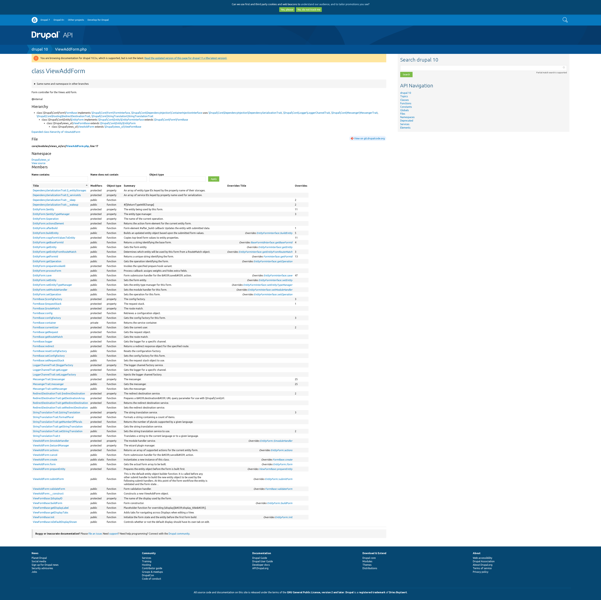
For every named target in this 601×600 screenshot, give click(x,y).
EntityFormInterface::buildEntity (274, 233)
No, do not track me (309, 9)
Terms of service (482, 568)
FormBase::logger (42, 341)
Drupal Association (484, 561)
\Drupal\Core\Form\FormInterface (110, 112)
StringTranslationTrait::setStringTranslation (57, 431)
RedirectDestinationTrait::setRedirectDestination (60, 407)
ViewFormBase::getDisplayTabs (50, 512)
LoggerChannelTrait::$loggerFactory (53, 365)
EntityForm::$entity (43, 209)
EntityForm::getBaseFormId (48, 242)
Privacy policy (480, 571)
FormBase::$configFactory (47, 299)
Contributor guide (152, 568)
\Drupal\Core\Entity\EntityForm (118, 123)
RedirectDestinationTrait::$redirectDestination (59, 393)
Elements (405, 127)
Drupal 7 (45, 19)
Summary (129, 185)
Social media (39, 561)
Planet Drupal (39, 557)
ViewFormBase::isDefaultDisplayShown (55, 521)
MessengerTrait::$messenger (49, 379)
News (35, 553)
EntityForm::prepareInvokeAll (49, 266)
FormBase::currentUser (46, 327)
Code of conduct (151, 578)
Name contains (40, 174)
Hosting (146, 564)
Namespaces (407, 117)
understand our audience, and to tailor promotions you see (334, 4)
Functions (405, 103)
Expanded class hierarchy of (56, 131)
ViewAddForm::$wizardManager (51, 445)
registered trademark (372, 592)
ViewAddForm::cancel (45, 454)
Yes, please (287, 9)
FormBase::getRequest (45, 332)
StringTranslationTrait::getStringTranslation (58, 426)
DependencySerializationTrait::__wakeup (55, 204)
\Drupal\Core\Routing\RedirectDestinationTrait (63, 116)
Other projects (76, 19)
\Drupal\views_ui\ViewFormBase (122, 126)
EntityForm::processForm (47, 270)
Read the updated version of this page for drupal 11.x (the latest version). (185, 58)
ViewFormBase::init (43, 517)
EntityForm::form (282, 464)
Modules (367, 561)
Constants (406, 106)
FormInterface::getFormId (277, 256)
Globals (404, 110)
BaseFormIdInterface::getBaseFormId (271, 242)
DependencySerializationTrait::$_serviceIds (57, 195)
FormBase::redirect (43, 346)
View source (38, 163)
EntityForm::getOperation (47, 261)
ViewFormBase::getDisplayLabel (51, 507)
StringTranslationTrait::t (46, 435)
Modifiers (96, 185)
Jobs (34, 571)
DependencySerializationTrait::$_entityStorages (59, 190)
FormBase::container (44, 322)
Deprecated (406, 120)
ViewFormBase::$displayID (47, 498)
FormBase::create (282, 459)
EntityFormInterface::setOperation (273, 294)
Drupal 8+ (59, 19)
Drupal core (369, 557)
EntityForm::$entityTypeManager (51, 214)
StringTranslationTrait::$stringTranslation (56, 412)
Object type (156, 174)
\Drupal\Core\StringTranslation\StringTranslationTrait (122, 116)
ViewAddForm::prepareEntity (49, 469)
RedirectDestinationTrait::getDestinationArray (59, 398)
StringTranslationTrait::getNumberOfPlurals (57, 421)
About (476, 553)
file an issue (95, 533)
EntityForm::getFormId (45, 256)
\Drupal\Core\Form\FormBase (171, 119)
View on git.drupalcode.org (369, 138)
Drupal (349, 592)
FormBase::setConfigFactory (49, 355)
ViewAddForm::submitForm (48, 479)
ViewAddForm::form (44, 464)
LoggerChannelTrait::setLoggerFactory (54, 374)
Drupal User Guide (262, 561)
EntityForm (77, 119)
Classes (404, 99)
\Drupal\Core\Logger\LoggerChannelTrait (306, 112)
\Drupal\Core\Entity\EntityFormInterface (121, 119)
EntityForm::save (42, 275)
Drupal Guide (259, 557)
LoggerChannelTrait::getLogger (50, 369)
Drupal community (179, 533)
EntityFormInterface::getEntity (275, 247)
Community (149, 553)
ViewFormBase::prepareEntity (275, 469)
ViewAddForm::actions (46, 450)
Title (60, 185)
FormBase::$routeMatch (46, 308)
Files (402, 113)
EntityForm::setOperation (47, 294)
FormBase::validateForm (278, 488)
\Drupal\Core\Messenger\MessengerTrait (354, 112)
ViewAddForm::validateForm (49, 488)
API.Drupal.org (260, 568)
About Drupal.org (482, 564)
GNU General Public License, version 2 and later (315, 592)
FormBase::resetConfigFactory (50, 351)
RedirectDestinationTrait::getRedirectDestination (60, 402)
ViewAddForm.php (71, 49)
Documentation (261, 553)
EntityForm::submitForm (278, 479)
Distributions (369, 568)
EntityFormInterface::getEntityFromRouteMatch (265, 251)
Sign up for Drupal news (45, 564)
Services (404, 124)
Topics (404, 96)
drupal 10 (40, 49)
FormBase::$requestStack (47, 303)
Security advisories (42, 568)
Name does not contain (104, 174)
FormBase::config (42, 313)
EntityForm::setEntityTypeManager (52, 284)
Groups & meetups (152, 571)
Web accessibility (482, 557)
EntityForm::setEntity (44, 280)
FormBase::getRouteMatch (48, 336)
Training (146, 561)
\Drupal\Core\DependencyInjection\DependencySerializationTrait (245, 112)
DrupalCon (148, 575)
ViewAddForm (86, 126)
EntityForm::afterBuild (45, 228)
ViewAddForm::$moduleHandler (51, 440)
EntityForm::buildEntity (46, 233)
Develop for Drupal (98, 19)
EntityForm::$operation (46, 218)
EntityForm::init (283, 517)
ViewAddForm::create (45, 459)
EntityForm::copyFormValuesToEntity (54, 237)
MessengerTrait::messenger (48, 384)
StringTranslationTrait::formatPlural (53, 417)
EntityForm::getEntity (45, 247)
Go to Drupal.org (35, 20)
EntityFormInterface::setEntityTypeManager (267, 284)
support (113, 533)
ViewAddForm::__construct (48, 493)
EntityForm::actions (281, 450)
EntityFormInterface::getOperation (273, 261)
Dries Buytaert (398, 592)
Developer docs (261, 564)
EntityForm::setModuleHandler (50, 289)
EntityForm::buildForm (279, 503)
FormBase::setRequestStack (48, 360)
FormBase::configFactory (47, 317)
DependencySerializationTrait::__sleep (54, 200)
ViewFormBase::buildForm (47, 503)
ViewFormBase (81, 123)
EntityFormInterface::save (278, 275)
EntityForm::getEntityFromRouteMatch (54, 251)
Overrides (301, 185)
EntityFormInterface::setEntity (275, 280)
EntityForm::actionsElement (48, 223)
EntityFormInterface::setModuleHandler (270, 289)
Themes (367, 564)
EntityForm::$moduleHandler (276, 440)
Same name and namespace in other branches (63, 83)
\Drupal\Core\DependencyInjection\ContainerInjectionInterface (166, 112)
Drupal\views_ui (41, 159)
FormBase (71, 112)
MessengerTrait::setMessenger (50, 388)
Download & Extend (374, 553)
